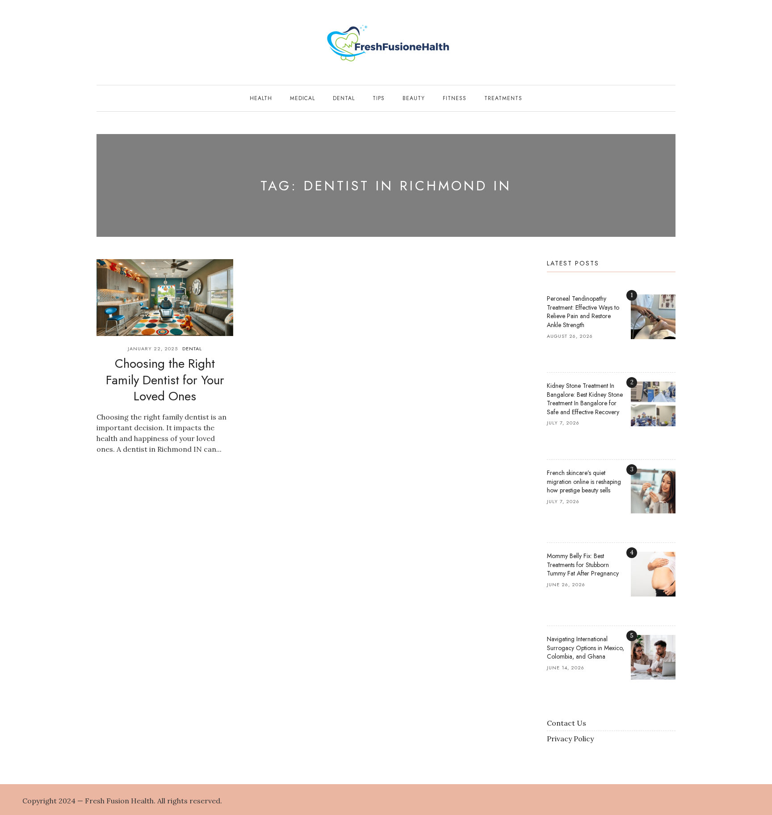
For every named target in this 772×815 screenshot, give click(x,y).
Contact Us (566, 722)
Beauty (414, 98)
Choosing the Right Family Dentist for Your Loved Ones (165, 379)
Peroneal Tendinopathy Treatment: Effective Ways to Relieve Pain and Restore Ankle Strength (583, 311)
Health (261, 98)
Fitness (454, 98)
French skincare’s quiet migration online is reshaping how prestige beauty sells (584, 481)
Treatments (503, 98)
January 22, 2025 (153, 348)
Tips (379, 98)
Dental (344, 98)
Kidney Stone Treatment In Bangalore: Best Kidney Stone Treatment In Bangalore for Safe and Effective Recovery (585, 398)
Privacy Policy (570, 738)
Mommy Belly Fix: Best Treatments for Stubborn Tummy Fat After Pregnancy (583, 564)
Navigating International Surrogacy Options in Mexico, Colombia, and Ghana (585, 647)
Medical (302, 98)
